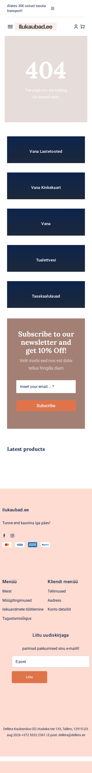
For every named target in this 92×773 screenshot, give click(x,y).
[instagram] (12, 535)
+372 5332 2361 (33, 735)
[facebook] (4, 535)
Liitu (29, 677)
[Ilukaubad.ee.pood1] (36, 24)
